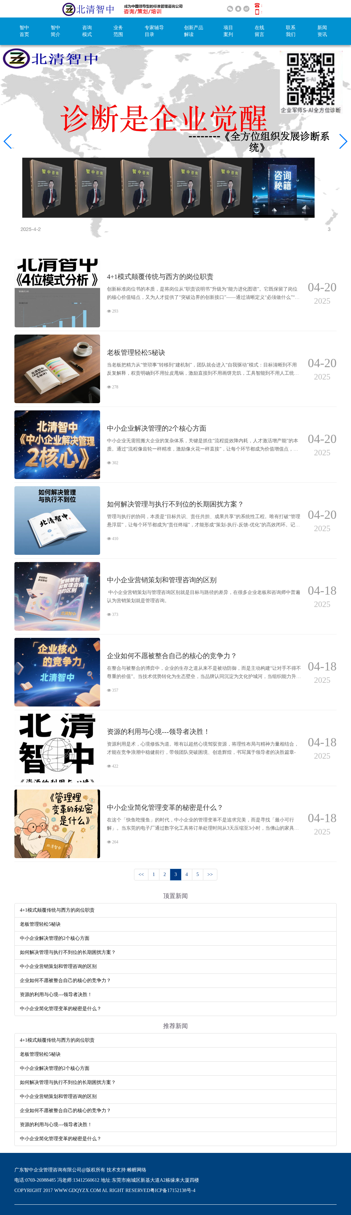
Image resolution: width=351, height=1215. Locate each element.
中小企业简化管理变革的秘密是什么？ (60, 1008)
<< (141, 874)
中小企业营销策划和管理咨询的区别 (58, 966)
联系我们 (290, 31)
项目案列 (228, 31)
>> (210, 874)
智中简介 (55, 31)
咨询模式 (87, 31)
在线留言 (259, 31)
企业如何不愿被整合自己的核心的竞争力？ (65, 980)
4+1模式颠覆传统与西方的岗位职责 (57, 910)
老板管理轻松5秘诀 (40, 924)
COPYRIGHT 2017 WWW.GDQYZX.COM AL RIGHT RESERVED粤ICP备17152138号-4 (104, 1190)
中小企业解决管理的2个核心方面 (54, 938)
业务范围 (118, 31)
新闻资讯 (322, 31)
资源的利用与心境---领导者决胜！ (56, 994)
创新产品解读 (193, 31)
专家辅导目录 (154, 31)
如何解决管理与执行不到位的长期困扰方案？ (68, 952)
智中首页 (24, 31)
